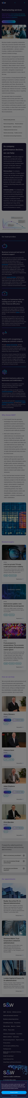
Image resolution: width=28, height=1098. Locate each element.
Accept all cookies (14, 1092)
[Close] (26, 1082)
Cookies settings (14, 1095)
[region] (14, 1089)
